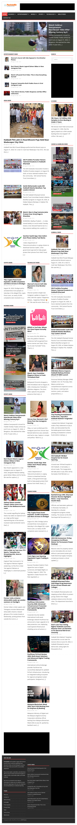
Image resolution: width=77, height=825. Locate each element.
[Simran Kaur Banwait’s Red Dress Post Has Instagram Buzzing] (38, 416)
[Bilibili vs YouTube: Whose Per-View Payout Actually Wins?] (38, 324)
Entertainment (23, 14)
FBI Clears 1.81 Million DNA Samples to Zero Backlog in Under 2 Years (61, 120)
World (33, 14)
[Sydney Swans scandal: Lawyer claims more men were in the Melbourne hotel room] (15, 499)
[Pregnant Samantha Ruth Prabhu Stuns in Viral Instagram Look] (7, 86)
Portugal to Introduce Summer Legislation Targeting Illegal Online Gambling (60, 222)
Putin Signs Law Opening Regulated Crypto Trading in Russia (37, 558)
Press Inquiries (7, 804)
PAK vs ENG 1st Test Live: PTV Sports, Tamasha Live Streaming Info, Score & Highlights (15, 553)
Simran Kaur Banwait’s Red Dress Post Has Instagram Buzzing (37, 421)
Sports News (8, 394)
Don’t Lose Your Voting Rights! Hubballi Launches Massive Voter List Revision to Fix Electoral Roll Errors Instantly (61, 629)
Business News (8, 305)
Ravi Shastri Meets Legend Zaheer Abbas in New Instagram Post (27, 67)
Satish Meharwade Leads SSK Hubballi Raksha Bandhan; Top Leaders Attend (34, 188)
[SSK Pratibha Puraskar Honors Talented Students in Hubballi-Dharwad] (13, 171)
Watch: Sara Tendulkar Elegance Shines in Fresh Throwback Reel (36, 375)
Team (5, 810)
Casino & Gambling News (59, 144)
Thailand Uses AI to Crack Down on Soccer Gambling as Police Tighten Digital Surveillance (62, 189)
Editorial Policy (7, 799)
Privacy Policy (7, 807)
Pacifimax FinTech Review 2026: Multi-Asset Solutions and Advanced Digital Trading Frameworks (38, 657)
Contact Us (6, 18)
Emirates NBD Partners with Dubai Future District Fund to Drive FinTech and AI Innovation (14, 384)
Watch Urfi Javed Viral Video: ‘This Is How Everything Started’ (28, 75)
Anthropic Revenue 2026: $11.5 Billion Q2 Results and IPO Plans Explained (14, 335)
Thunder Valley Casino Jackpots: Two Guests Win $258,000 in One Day (61, 156)
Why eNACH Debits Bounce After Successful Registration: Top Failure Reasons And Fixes (14, 367)
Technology (50, 14)
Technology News (33, 262)
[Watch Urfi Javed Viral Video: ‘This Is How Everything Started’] (7, 77)
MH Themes (23, 820)
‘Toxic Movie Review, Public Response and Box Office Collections (28, 92)
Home (5, 14)
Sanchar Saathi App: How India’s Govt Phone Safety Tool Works (35, 237)
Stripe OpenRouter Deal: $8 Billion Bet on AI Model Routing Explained (14, 318)
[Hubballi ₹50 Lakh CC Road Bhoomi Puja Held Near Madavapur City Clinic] (26, 137)
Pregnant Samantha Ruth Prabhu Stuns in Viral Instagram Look (27, 84)
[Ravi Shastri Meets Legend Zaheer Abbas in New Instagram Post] (7, 69)
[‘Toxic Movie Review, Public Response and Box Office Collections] (7, 94)
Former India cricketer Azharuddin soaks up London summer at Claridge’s (14, 600)
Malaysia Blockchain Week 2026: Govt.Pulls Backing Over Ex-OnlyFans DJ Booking (38, 706)
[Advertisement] (47, 6)
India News (7, 100)
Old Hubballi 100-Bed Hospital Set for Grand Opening (59, 458)
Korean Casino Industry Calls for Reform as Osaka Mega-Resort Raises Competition (62, 206)
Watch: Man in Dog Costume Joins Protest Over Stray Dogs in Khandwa (35, 214)
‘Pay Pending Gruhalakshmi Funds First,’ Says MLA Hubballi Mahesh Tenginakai (61, 417)
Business (11, 14)
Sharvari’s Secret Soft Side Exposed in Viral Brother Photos (28, 59)
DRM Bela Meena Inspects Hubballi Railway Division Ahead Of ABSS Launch (61, 373)
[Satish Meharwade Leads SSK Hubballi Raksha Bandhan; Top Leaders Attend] (13, 197)
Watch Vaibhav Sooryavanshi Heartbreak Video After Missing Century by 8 (14, 417)
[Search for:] (62, 59)
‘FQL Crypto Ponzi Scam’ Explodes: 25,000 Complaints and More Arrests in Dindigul (14, 282)
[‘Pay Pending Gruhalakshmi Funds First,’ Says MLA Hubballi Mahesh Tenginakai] (62, 412)
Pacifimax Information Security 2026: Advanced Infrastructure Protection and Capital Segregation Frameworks (36, 606)
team (21, 763)
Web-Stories (62, 14)
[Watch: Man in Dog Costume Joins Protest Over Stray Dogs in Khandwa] (13, 223)
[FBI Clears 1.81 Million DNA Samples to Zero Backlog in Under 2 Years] (62, 115)
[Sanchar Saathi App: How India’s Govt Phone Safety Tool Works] (13, 247)
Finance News (31, 491)
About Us (6, 794)
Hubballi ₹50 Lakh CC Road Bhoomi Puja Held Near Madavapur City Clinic (26, 141)
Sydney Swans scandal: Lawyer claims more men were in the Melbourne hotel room (14, 505)
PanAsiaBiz (6, 761)
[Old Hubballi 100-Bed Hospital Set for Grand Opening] (62, 453)
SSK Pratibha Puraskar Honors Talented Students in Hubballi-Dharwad (34, 162)
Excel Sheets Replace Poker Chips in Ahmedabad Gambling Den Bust (61, 173)
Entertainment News (11, 54)
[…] (61, 45)
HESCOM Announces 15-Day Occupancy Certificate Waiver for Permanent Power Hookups (62, 541)
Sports (41, 14)
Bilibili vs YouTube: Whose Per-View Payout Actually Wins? (37, 329)
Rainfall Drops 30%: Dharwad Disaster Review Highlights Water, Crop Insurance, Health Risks (62, 498)
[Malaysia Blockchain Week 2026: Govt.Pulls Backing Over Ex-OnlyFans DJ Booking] (38, 701)
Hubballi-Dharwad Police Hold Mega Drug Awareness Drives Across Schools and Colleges (61, 584)
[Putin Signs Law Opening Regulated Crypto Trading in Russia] (38, 553)
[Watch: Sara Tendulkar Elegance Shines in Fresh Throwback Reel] (38, 370)
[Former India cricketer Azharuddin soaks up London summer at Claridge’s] (15, 595)
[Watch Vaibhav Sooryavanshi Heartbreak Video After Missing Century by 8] (38, 37)
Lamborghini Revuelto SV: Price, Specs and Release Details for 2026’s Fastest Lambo (14, 351)
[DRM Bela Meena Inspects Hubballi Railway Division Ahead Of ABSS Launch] (62, 368)
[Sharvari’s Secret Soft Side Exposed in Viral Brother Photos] (7, 60)
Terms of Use (7, 812)
